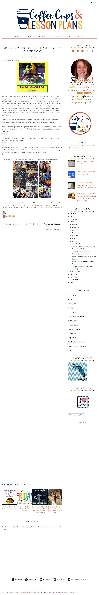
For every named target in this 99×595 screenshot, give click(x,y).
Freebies (71, 308)
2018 (72, 216)
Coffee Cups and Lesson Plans (17, 592)
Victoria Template (35, 592)
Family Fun (25, 44)
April (74, 236)
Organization (73, 338)
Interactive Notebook (76, 316)
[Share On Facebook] (30, 224)
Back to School (73, 295)
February (75, 241)
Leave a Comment (12, 224)
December (76, 224)
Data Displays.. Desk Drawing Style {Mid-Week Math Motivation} (86, 185)
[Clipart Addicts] (83, 407)
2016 (72, 222)
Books (17, 44)
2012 (72, 283)
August (75, 227)
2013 (72, 280)
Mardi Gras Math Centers (40, 205)
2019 (72, 213)
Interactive (72, 312)
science (71, 350)
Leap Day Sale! (77, 244)
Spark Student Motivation (77, 346)
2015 (72, 274)
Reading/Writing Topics (39, 44)
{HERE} (8, 115)
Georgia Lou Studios (56, 592)
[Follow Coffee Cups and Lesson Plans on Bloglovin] (76, 416)
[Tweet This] (26, 224)
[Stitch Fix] (83, 423)
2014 (72, 277)
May (74, 233)
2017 (72, 219)
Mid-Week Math (74, 329)
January (75, 272)
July (73, 230)
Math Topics (72, 321)
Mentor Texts (73, 325)
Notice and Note (74, 333)
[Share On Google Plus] (33, 224)
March (74, 238)
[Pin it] (37, 224)
